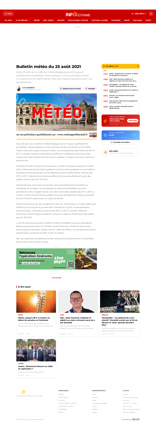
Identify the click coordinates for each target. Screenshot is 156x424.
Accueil (125, 394)
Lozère (94, 406)
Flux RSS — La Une (130, 403)
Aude (94, 400)
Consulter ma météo (122, 142)
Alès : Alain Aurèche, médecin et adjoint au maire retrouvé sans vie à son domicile (77, 320)
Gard (94, 394)
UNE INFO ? (138, 13)
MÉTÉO (37, 20)
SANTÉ (126, 20)
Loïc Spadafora (28, 88)
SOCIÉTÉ (60, 20)
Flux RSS (126, 400)
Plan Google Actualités (131, 409)
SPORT (148, 20)
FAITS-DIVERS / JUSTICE (78, 20)
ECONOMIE (115, 20)
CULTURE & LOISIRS (100, 20)
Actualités (56, 278)
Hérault (95, 397)
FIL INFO (8, 20)
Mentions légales (129, 412)
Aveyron (95, 409)
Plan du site (127, 406)
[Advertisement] (78, 43)
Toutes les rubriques (130, 397)
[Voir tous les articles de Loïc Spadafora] (18, 88)
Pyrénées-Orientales (99, 403)
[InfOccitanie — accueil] (78, 13)
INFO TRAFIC (48, 20)
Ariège (94, 412)
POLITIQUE (137, 20)
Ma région (22, 20)
